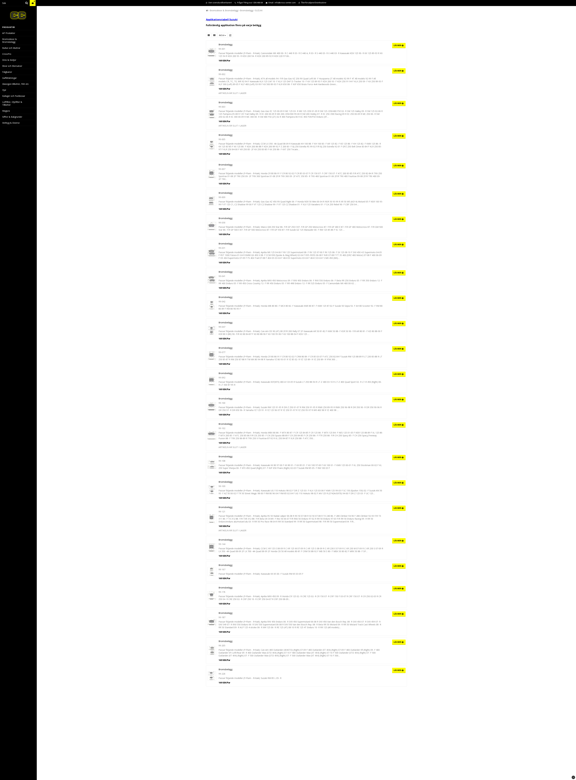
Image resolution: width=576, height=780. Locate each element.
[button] (33, 3)
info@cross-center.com (285, 2)
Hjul (4, 90)
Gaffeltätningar (9, 78)
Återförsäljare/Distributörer (313, 2)
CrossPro (6, 54)
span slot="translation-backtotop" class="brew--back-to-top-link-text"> (573, 777)
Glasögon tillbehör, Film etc (15, 84)
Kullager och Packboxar (13, 96)
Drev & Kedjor (9, 60)
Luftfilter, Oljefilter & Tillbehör (12, 103)
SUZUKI (258, 10)
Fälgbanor (7, 72)
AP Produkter (8, 33)
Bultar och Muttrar (11, 48)
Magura (6, 110)
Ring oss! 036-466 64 (253, 2)
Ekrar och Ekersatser (12, 66)
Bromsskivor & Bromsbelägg (9, 40)
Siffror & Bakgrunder (12, 116)
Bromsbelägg (246, 10)
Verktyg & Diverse (11, 122)
